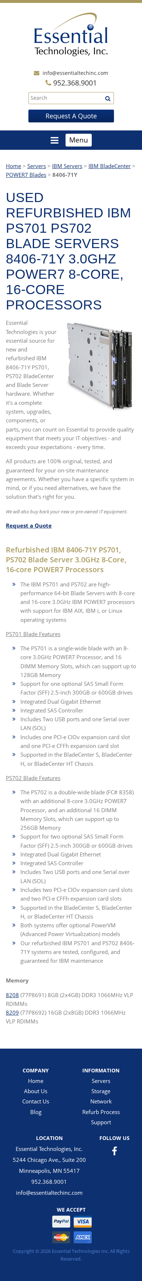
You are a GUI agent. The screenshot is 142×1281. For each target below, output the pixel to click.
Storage (100, 1091)
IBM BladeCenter (109, 166)
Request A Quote (71, 115)
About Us (35, 1091)
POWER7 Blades (26, 174)
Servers (36, 166)
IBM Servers (67, 166)
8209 (12, 1012)
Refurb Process (101, 1111)
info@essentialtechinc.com (75, 72)
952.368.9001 (49, 1181)
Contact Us (35, 1101)
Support (101, 1122)
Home (13, 166)
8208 (12, 995)
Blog (36, 1111)
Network (101, 1101)
